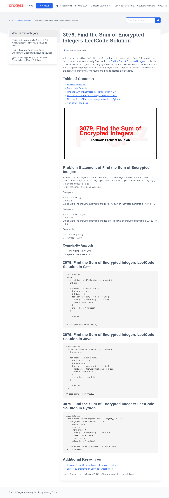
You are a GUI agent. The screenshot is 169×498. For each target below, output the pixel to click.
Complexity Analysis (77, 88)
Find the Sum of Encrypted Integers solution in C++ (91, 92)
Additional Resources (77, 103)
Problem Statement (76, 84)
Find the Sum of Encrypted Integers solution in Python (93, 99)
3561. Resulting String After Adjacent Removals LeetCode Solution (30, 59)
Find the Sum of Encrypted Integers (127, 61)
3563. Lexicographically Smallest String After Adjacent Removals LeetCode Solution (31, 43)
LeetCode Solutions (23, 20)
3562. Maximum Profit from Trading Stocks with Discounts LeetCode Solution (32, 51)
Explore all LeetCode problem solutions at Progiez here (94, 465)
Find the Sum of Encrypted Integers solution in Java (92, 95)
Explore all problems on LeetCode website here (90, 469)
